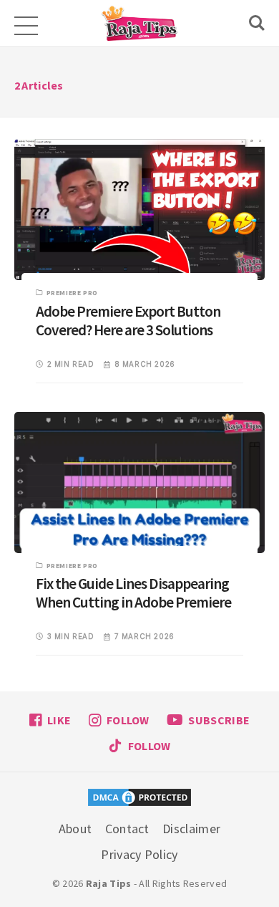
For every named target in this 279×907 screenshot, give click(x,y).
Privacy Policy (139, 854)
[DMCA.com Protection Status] (139, 799)
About (75, 828)
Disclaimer (191, 828)
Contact (127, 828)
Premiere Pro (72, 292)
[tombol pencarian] (257, 23)
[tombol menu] (25, 23)
